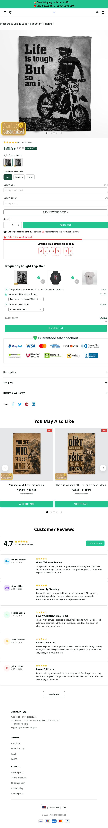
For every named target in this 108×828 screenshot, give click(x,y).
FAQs (13, 753)
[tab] (47, 133)
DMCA (14, 759)
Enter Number (10, 198)
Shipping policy (18, 783)
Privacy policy (17, 772)
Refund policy (17, 793)
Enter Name (9, 184)
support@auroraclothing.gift (24, 727)
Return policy (17, 788)
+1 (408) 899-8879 (19, 724)
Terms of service (18, 777)
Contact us (16, 743)
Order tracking (17, 748)
